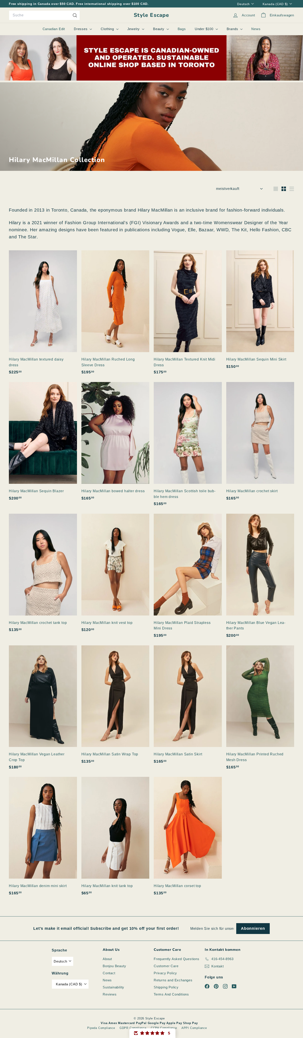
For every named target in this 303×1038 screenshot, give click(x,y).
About (107, 959)
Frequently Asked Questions (176, 959)
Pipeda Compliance (101, 1028)
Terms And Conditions (171, 994)
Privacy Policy (165, 973)
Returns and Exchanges (173, 980)
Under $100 (204, 29)
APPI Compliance (194, 1028)
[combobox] (44, 15)
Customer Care (166, 966)
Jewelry (134, 29)
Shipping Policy (166, 987)
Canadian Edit (54, 29)
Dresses (81, 29)
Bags (182, 29)
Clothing (108, 29)
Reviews (110, 994)
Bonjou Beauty (114, 966)
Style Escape (151, 15)
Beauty (159, 29)
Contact (109, 973)
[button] (152, 1033)
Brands (233, 29)
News (255, 29)
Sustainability (113, 987)
